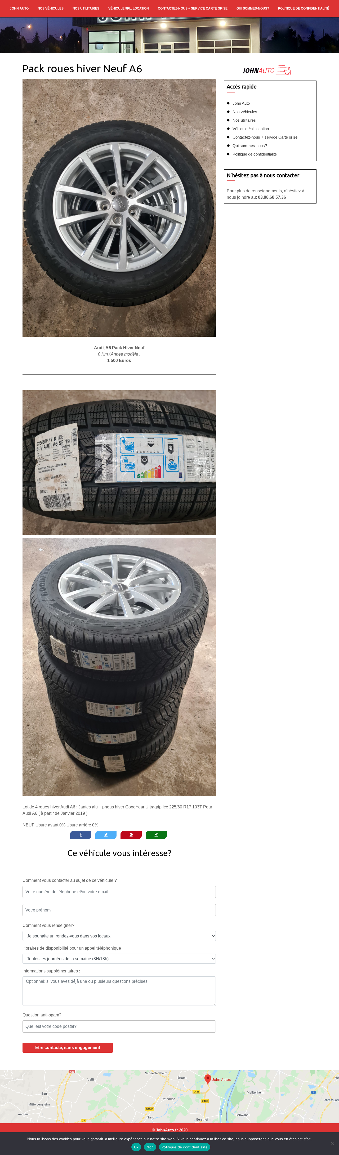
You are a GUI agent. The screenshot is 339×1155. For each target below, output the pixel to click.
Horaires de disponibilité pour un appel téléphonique (72, 948)
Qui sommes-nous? (253, 8)
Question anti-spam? (42, 1015)
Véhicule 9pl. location (128, 8)
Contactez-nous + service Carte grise (193, 8)
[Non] (332, 1143)
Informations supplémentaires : (51, 971)
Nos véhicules (51, 8)
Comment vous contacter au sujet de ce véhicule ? (70, 880)
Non (150, 1147)
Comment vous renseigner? (48, 925)
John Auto (19, 8)
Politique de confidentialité (303, 8)
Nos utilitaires (86, 8)
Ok (136, 1147)
